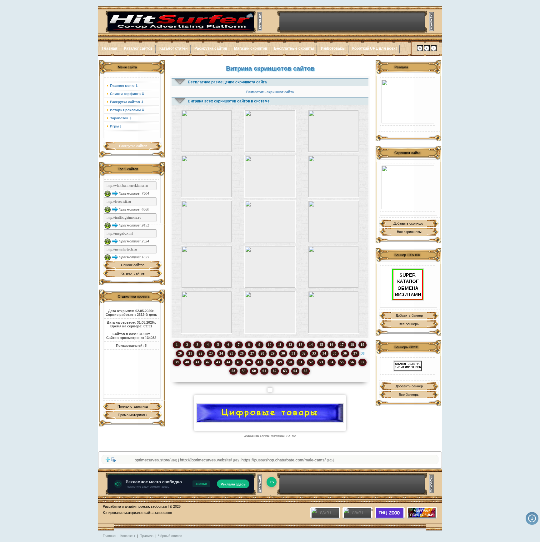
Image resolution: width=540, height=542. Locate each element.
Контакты (127, 536)
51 (300, 362)
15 (321, 344)
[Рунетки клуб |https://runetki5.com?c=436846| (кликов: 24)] (270, 221)
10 (270, 344)
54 (331, 362)
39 (177, 362)
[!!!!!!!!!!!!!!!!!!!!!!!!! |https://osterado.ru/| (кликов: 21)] (333, 131)
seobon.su (159, 506)
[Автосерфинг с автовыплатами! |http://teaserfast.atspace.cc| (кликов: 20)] (206, 131)
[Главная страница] (420, 50)
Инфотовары (333, 48)
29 (273, 353)
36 (345, 353)
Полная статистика (133, 406)
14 (311, 344)
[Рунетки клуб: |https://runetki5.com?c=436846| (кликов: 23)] (333, 221)
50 (290, 362)
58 (233, 371)
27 (252, 353)
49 (280, 362)
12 (290, 344)
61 (264, 371)
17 (342, 344)
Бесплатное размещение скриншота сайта (227, 82)
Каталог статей (173, 48)
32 (304, 353)
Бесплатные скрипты (294, 48)
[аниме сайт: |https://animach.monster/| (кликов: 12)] (333, 312)
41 (197, 362)
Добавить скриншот (409, 223)
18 (352, 344)
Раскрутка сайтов (210, 48)
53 (321, 362)
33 (314, 353)
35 (335, 353)
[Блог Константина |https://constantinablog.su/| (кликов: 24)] (333, 267)
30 (283, 353)
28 (262, 353)
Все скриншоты (409, 232)
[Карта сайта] (434, 50)
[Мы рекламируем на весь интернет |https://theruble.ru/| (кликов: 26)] (206, 221)
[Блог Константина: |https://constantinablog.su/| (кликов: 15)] (206, 312)
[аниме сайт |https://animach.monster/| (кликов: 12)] (270, 312)
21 (190, 353)
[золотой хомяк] (408, 187)
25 (231, 353)
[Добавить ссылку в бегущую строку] (107, 461)
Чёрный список (170, 536)
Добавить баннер (409, 315)
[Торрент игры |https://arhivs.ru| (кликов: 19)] (333, 176)
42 (208, 362)
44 (228, 362)
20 (180, 353)
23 (211, 353)
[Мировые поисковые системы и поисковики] (422, 516)
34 (324, 353)
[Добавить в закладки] (427, 50)
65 (306, 371)
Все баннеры (409, 324)
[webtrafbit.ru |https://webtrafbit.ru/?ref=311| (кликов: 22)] (206, 267)
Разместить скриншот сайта (270, 92)
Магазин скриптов (250, 48)
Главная (109, 48)
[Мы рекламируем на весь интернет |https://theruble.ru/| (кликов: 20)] (270, 131)
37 (355, 353)
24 (221, 353)
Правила (146, 536)
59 (244, 371)
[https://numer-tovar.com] (270, 413)
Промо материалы (132, 415)
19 (362, 344)
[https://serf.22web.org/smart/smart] (408, 284)
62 (275, 371)
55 (342, 362)
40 (187, 362)
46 (249, 362)
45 (239, 362)
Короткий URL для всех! (374, 48)
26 (242, 353)
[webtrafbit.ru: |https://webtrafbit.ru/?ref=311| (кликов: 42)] (270, 267)
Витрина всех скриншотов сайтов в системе (229, 101)
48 (270, 362)
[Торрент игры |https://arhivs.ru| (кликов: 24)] (206, 176)
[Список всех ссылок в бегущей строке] (113, 461)
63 (285, 371)
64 (295, 371)
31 (293, 353)
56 (352, 362)
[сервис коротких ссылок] (407, 101)
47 (259, 362)
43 (218, 362)
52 (311, 362)
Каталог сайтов (138, 48)
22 (200, 353)
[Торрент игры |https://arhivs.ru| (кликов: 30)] (270, 176)
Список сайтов (132, 265)
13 (300, 344)
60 (254, 371)
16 (331, 344)
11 (280, 344)
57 (362, 362)
